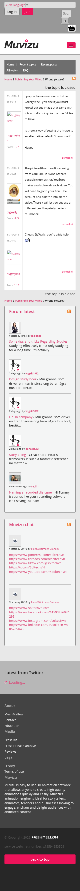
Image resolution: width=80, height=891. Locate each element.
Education (11, 726)
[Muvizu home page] (21, 43)
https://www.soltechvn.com (29, 608)
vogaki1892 (32, 373)
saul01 (35, 486)
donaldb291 (32, 448)
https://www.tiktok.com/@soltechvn (35, 563)
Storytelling (18, 455)
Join (27, 11)
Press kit (10, 740)
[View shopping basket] (72, 27)
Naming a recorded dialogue (31, 492)
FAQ (25, 70)
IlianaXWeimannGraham (45, 548)
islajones (36, 335)
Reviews (10, 751)
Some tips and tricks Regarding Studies (38, 341)
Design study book (23, 379)
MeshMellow (13, 714)
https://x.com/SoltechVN (27, 567)
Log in (12, 11)
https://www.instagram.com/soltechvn (37, 620)
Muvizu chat (21, 524)
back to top (40, 859)
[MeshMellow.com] (44, 837)
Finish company (21, 417)
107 (16, 147)
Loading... (16, 682)
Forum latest (22, 311)
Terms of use (14, 771)
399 (16, 218)
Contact (10, 720)
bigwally (12, 212)
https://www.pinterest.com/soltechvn (36, 555)
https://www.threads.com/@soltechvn (37, 559)
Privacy (9, 766)
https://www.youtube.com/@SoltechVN (38, 572)
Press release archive (20, 746)
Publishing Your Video (28, 79)
